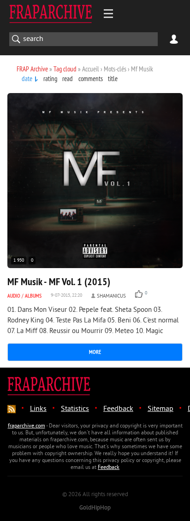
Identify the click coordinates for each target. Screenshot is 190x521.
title (113, 78)
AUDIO (13, 295)
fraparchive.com (26, 426)
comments (90, 78)
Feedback (118, 409)
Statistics (75, 409)
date (27, 78)
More (95, 351)
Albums (33, 295)
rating (50, 78)
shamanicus (111, 296)
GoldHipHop (95, 508)
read (67, 78)
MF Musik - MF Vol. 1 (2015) (58, 281)
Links (38, 409)
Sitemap (160, 409)
